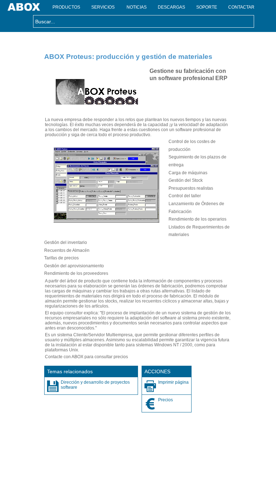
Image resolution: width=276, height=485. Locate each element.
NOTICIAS (136, 7)
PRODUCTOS (66, 7)
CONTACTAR (241, 7)
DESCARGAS (171, 7)
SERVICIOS (103, 7)
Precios (165, 399)
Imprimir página (173, 382)
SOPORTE (206, 7)
